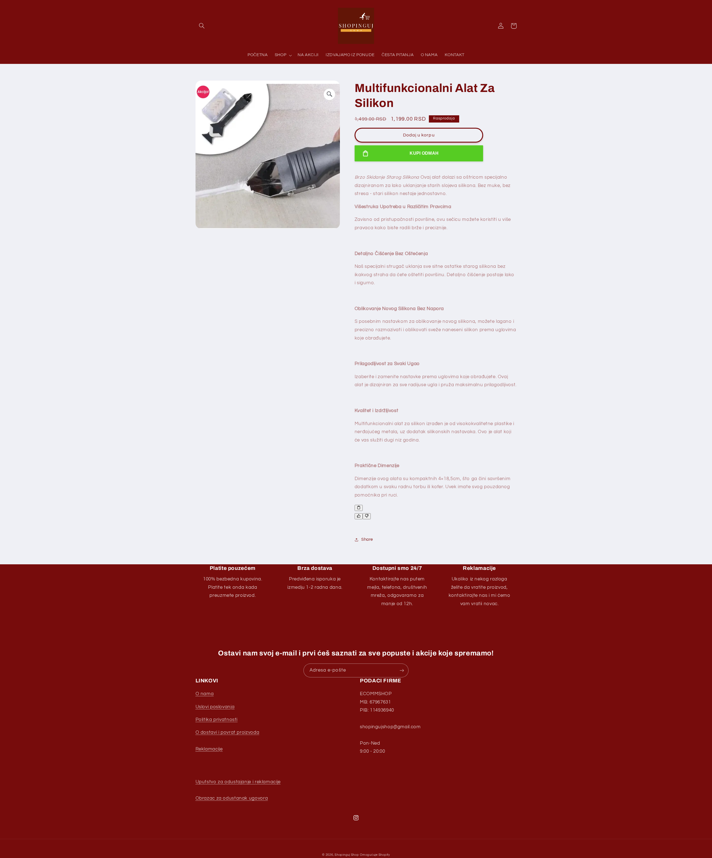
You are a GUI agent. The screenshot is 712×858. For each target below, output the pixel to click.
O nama (205, 693)
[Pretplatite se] (401, 670)
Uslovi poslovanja (215, 706)
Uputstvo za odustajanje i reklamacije (238, 781)
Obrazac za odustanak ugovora (232, 798)
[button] (202, 25)
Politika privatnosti (217, 719)
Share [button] (367, 539)
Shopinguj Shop (347, 854)
